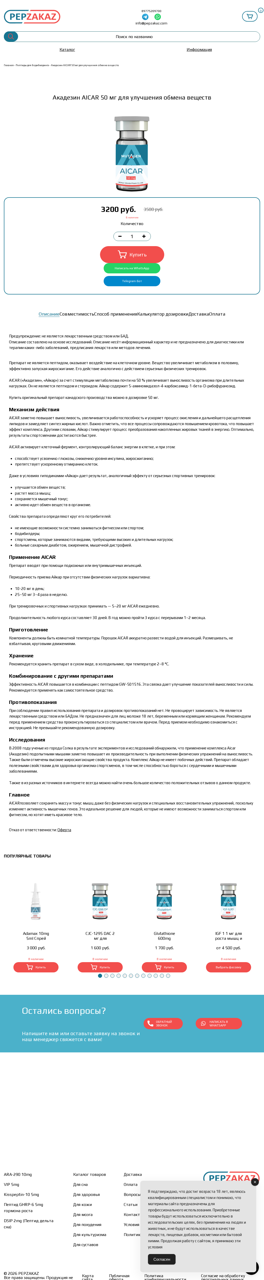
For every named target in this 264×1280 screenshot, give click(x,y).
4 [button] (119, 976)
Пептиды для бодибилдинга (32, 65)
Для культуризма (89, 1234)
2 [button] (106, 976)
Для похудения (87, 1224)
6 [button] (131, 976)
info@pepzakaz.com (151, 23)
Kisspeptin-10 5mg (21, 1194)
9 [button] (149, 976)
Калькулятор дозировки (162, 314)
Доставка (198, 314)
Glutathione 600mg (164, 936)
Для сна (80, 1184)
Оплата (217, 314)
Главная (9, 65)
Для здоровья (86, 1194)
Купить (137, 254)
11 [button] (162, 976)
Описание (49, 314)
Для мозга (83, 1214)
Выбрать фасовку (228, 967)
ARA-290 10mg (18, 1174)
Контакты (133, 1214)
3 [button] (112, 976)
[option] (132, 154)
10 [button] (156, 976)
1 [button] (100, 976)
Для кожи (82, 1204)
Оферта (64, 830)
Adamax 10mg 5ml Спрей (36, 936)
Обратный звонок (164, 1023)
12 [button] (168, 976)
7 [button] (137, 976)
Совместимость (77, 314)
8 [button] (143, 976)
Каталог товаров (89, 1174)
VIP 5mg (11, 1184)
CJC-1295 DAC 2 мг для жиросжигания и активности (100, 936)
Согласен (161, 1259)
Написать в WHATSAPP (219, 1023)
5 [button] (125, 976)
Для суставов (85, 1244)
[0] (250, 16)
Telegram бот (132, 281)
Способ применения (115, 314)
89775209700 (151, 11)
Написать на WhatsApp (132, 268)
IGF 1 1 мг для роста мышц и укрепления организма (228, 936)
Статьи (130, 1204)
